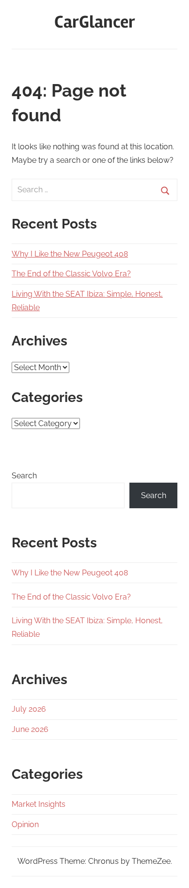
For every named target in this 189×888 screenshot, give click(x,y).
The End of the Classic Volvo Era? (71, 273)
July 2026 (29, 709)
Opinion (25, 824)
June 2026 (30, 729)
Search (24, 475)
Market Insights (38, 804)
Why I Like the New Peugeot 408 (70, 253)
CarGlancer (94, 22)
